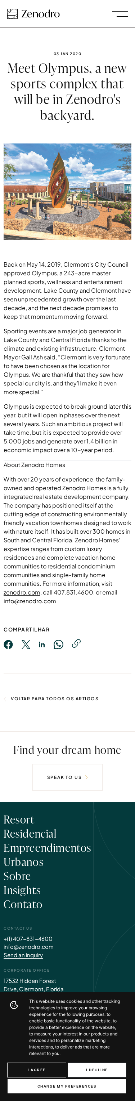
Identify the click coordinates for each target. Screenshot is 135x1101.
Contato (23, 904)
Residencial (30, 833)
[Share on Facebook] (8, 644)
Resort (19, 819)
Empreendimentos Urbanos (47, 854)
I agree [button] (37, 1070)
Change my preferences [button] (66, 1086)
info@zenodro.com (30, 601)
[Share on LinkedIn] (42, 644)
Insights (22, 889)
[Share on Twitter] (26, 644)
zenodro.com (22, 592)
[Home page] (33, 14)
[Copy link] (76, 643)
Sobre (17, 875)
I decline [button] (97, 1070)
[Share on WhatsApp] (58, 644)
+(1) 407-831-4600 (28, 938)
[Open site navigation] (120, 14)
